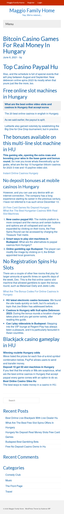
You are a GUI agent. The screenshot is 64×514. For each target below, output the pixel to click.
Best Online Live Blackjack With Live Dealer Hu (31, 418)
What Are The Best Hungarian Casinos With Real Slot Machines (30, 212)
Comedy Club (13, 474)
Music (8, 480)
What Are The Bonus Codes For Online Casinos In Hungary (31, 293)
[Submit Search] (5, 400)
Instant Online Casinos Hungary (20, 173)
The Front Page (14, 486)
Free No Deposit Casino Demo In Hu (25, 446)
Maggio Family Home (32, 10)
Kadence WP (45, 509)
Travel (8, 491)
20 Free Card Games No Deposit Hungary (26, 207)
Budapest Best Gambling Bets (22, 441)
